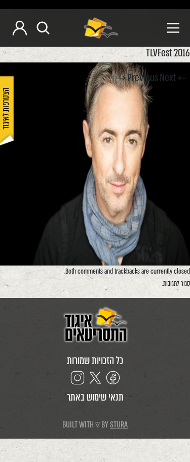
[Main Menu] (153, 28)
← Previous (156, 78)
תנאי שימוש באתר (95, 397)
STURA (119, 425)
